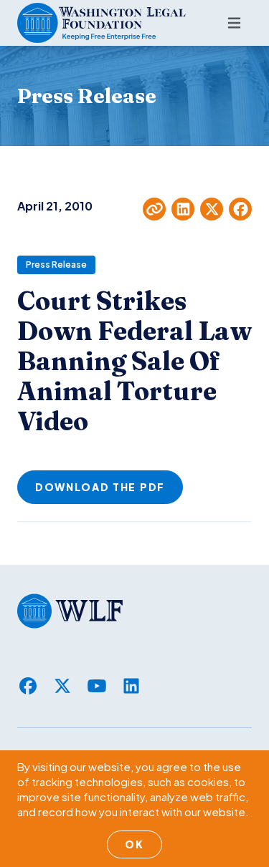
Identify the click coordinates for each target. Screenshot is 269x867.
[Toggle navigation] (234, 23)
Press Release (56, 264)
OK (134, 844)
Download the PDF (100, 486)
